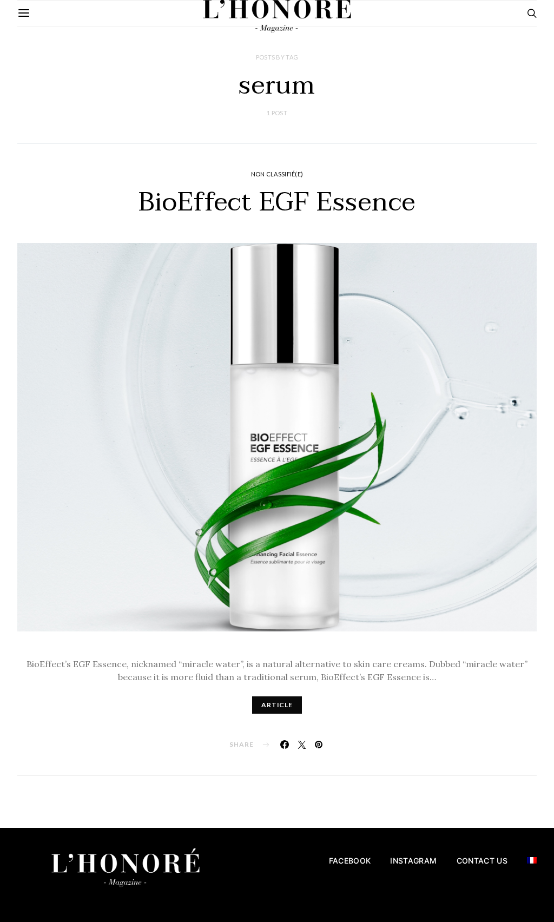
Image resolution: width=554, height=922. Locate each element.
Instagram (413, 860)
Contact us (482, 860)
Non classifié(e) (277, 173)
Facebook (350, 860)
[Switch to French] (532, 860)
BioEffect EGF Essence (277, 202)
